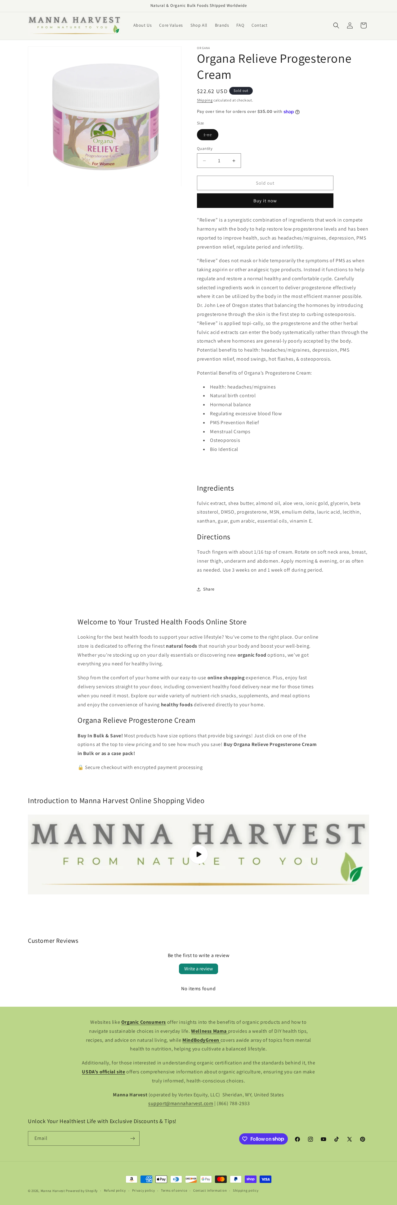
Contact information (210, 1190)
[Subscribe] (132, 1138)
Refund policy (115, 1190)
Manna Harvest (53, 1191)
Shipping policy (246, 1190)
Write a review (198, 968)
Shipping (205, 100)
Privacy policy (143, 1190)
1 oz (210, 136)
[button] (336, 25)
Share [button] (209, 589)
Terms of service (174, 1190)
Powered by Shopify (82, 1191)
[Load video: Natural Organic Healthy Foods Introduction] (198, 854)
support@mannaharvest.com (180, 1103)
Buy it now (265, 201)
